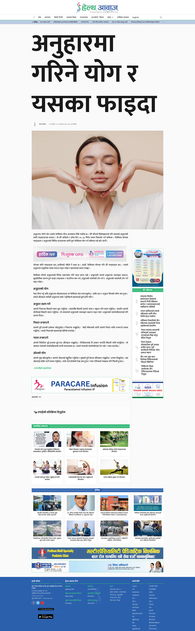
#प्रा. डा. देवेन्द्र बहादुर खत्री (119, 22)
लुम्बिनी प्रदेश (135, 619)
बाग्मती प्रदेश (135, 607)
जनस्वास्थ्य (84, 17)
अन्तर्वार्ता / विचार (97, 17)
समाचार (48, 17)
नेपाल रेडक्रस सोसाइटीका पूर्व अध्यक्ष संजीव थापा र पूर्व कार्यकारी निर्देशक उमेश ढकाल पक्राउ (150, 347)
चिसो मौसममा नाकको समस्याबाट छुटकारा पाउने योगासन (80, 450)
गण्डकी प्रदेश (135, 595)
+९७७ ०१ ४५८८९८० (37, 596)
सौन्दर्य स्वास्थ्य (153, 629)
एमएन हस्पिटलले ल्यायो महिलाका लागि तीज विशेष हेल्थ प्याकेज (150, 314)
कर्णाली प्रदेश (135, 592)
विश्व (133, 622)
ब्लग (150, 607)
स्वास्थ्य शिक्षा (71, 17)
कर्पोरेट (151, 592)
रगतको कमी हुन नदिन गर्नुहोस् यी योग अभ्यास (47, 478)
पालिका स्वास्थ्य (123, 17)
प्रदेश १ (134, 601)
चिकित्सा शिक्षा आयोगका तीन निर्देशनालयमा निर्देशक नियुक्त (150, 370)
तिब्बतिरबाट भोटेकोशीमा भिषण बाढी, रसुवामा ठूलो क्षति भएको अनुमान (47, 539)
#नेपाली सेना (85, 22)
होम (39, 17)
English (135, 17)
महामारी (151, 610)
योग (40, 397)
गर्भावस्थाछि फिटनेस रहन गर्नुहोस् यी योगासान (80, 478)
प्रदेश (109, 17)
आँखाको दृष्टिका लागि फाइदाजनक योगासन (114, 450)
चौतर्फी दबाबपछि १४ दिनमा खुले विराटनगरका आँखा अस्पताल (47, 514)
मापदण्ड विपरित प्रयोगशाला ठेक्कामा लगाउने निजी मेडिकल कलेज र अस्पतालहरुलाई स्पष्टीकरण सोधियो (150, 301)
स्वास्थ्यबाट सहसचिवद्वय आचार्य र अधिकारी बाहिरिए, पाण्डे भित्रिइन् (114, 539)
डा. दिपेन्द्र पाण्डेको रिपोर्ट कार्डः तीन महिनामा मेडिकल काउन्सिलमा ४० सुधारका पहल (80, 514)
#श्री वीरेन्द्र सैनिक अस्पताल (100, 22)
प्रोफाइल (151, 604)
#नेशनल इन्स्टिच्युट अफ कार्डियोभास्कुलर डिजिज (145, 22)
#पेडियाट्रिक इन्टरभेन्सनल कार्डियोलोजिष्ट (65, 22)
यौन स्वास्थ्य (152, 616)
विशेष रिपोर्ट (58, 17)
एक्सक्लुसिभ (152, 589)
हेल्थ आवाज (42, 124)
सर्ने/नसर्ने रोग (152, 625)
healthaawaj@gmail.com (40, 590)
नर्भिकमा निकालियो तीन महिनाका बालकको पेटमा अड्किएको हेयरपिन (150, 323)
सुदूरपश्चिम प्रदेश (136, 629)
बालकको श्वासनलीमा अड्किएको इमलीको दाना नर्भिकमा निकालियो (148, 539)
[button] (34, 17)
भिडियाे (134, 610)
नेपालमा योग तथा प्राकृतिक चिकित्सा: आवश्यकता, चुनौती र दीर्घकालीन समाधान (47, 450)
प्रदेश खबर (135, 604)
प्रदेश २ (151, 601)
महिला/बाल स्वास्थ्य (137, 613)
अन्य (133, 589)
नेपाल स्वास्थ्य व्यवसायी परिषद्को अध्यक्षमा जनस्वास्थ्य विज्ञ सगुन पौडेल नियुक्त (150, 334)
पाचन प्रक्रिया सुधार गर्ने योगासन (114, 477)
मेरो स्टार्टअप (152, 613)
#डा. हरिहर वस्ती (45, 22)
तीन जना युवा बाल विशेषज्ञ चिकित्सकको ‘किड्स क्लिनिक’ (149, 359)
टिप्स (133, 598)
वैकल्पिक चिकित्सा (154, 622)
